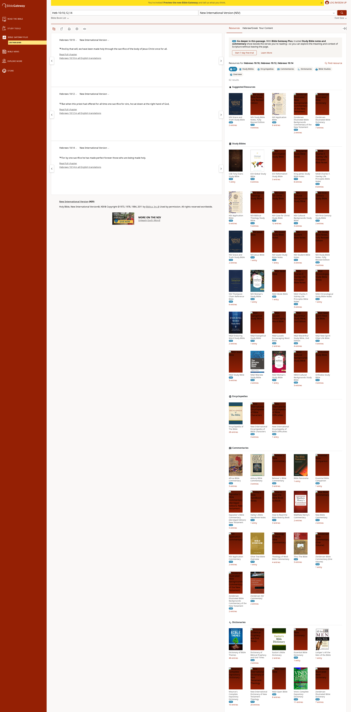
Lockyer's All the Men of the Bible (323, 653)
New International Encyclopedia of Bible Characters (258, 429)
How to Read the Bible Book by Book (280, 516)
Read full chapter (68, 54)
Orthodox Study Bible (322, 376)
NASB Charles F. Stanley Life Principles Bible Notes (322, 178)
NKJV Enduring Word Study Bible (237, 337)
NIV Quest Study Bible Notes (279, 256)
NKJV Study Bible (236, 375)
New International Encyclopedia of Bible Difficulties (280, 429)
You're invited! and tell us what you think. (187, 2)
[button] (335, 3)
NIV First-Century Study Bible (323, 216)
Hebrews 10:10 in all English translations (80, 58)
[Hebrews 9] (52, 61)
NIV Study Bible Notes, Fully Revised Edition (257, 119)
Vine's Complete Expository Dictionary (301, 694)
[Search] (342, 12)
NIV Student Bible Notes (302, 256)
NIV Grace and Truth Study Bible (237, 118)
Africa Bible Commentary (235, 479)
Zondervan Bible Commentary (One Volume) (323, 559)
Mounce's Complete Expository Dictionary (233, 696)
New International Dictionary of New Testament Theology (258, 696)
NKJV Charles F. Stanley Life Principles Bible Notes (301, 298)
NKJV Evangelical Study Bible (258, 337)
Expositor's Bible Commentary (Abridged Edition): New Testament (237, 519)
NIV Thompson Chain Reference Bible (236, 296)
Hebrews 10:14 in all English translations (80, 167)
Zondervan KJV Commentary (257, 597)
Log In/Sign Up (338, 2)
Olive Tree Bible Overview (257, 558)
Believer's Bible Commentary (279, 479)
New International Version (73, 201)
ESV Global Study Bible (258, 175)
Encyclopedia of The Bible (236, 427)
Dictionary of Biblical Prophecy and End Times (258, 655)
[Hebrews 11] (221, 61)
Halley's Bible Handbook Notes (258, 516)
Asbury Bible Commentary (256, 479)
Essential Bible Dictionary (300, 653)
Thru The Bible (300, 557)
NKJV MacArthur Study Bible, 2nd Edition (301, 338)
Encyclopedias (240, 396)
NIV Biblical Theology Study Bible (257, 218)
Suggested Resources (243, 87)
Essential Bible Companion (322, 479)
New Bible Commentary (321, 516)
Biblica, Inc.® (152, 206)
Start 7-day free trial (244, 52)
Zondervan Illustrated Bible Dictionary (322, 119)
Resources (234, 28)
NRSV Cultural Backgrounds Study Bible (303, 377)
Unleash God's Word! (149, 220)
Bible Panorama (301, 478)
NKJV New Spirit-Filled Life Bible (323, 337)
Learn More (266, 52)
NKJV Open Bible (279, 692)
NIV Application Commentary (236, 558)
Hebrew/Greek (250, 28)
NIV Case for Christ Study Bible (281, 216)
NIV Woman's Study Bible (256, 295)
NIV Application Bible (279, 118)
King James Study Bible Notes (302, 175)
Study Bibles (239, 143)
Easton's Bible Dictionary (278, 653)
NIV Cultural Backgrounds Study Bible (303, 218)
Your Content (266, 28)
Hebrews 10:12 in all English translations (80, 113)
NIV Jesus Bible (257, 255)
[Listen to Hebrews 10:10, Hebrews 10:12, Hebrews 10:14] (84, 29)
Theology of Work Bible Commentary (280, 558)
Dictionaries (239, 622)
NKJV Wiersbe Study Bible (256, 376)
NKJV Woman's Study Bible (278, 376)
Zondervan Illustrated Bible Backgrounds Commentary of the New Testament (303, 122)
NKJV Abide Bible (280, 294)
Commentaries (240, 448)
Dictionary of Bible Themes (237, 653)
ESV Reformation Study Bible (279, 175)
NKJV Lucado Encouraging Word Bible (280, 338)
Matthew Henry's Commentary (301, 516)
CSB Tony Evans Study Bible (236, 175)
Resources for (261, 63)
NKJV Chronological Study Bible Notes (324, 295)
